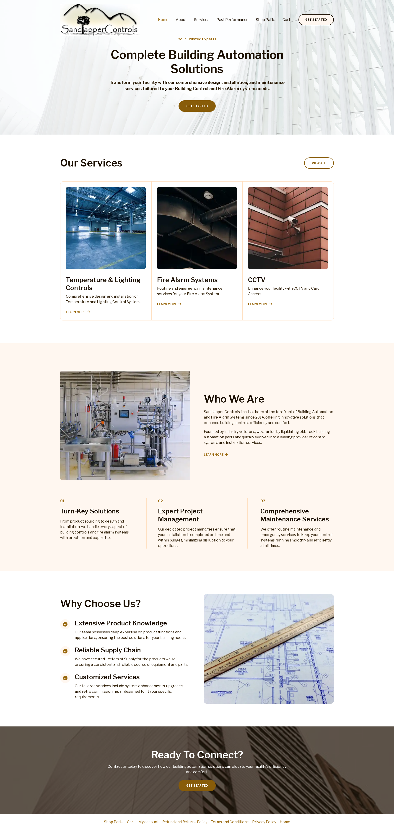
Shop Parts (265, 20)
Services (201, 20)
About (181, 20)
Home (163, 20)
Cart (286, 20)
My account (148, 822)
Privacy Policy (264, 822)
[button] (316, 20)
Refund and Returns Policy (184, 822)
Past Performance (233, 20)
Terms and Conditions (230, 822)
